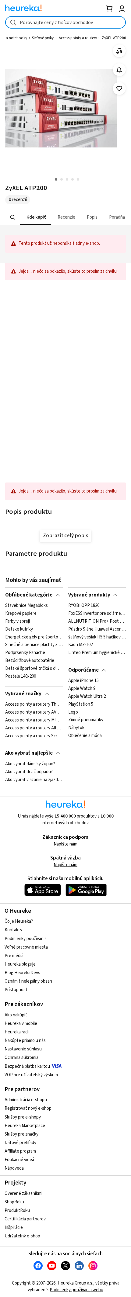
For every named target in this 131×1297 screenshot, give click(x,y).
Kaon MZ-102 (80, 645)
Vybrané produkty (89, 595)
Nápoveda (14, 1168)
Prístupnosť (16, 990)
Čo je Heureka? (19, 921)
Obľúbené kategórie (28, 595)
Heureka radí (17, 1032)
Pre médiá (14, 956)
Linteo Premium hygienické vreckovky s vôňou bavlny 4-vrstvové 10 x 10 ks (97, 653)
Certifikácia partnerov (25, 1219)
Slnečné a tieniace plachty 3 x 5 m (34, 645)
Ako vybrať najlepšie (29, 753)
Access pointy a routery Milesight (34, 720)
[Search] (13, 217)
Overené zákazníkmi (23, 1193)
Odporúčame (83, 670)
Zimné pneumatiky (85, 720)
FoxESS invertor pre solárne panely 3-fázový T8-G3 (97, 613)
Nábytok (76, 728)
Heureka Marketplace (25, 1125)
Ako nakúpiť (16, 1015)
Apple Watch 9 (81, 689)
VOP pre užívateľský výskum (31, 1075)
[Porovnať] (119, 50)
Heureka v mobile (21, 1023)
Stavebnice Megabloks (26, 606)
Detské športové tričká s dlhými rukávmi (34, 669)
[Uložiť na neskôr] (119, 88)
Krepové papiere (21, 613)
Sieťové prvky (43, 38)
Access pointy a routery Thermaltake (34, 704)
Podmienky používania (26, 939)
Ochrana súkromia (21, 1057)
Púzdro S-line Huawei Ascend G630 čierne (97, 629)
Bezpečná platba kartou (27, 1066)
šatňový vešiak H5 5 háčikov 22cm (97, 637)
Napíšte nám (65, 844)
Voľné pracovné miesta (26, 947)
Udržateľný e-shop (22, 1236)
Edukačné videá (19, 1160)
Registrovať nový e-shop (28, 1108)
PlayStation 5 (80, 704)
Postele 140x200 (20, 676)
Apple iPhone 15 (83, 681)
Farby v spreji (17, 621)
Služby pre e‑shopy (23, 1117)
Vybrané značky (23, 693)
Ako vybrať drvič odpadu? (29, 772)
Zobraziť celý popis (65, 535)
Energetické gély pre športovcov (34, 637)
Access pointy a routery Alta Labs (34, 728)
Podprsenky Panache (25, 653)
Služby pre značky (21, 1134)
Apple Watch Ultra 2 (87, 696)
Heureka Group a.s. (75, 1283)
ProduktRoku (17, 1210)
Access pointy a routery (78, 38)
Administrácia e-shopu (26, 1100)
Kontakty (13, 930)
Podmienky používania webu (76, 1290)
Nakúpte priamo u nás (25, 1040)
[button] (35, 217)
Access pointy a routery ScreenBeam (34, 736)
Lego (73, 712)
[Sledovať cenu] (119, 69)
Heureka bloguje (20, 964)
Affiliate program (20, 1151)
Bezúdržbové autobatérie (29, 661)
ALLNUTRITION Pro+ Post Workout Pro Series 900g (97, 621)
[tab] (35, 217)
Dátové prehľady (20, 1143)
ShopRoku (14, 1202)
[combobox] (65, 22)
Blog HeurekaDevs (22, 973)
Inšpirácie (14, 1227)
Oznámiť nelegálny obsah (28, 981)
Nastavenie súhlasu (23, 1049)
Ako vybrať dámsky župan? (30, 764)
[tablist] (65, 217)
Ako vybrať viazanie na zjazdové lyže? (34, 779)
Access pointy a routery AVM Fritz (34, 712)
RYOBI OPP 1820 (83, 606)
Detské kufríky (19, 629)
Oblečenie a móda (85, 736)
